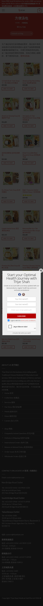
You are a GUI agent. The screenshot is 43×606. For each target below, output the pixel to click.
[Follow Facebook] (19, 294)
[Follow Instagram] (23, 294)
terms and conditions (28, 320)
